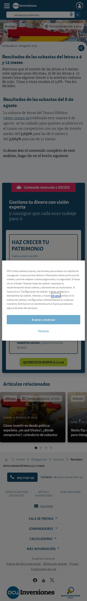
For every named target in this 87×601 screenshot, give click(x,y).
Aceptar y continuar (43, 319)
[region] (43, 300)
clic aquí (56, 295)
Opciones (43, 331)
